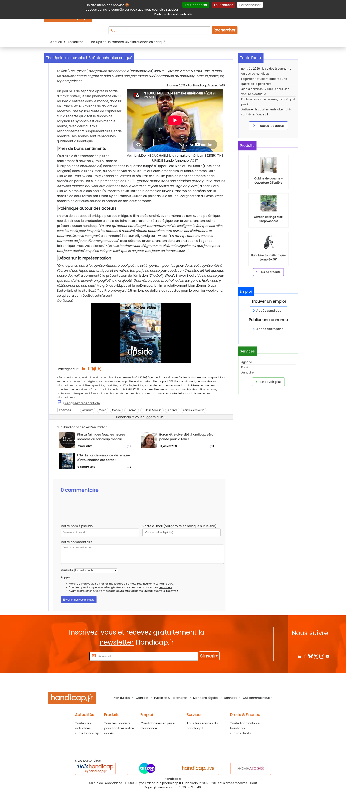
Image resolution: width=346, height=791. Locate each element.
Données (230, 698)
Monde (116, 410)
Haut (253, 783)
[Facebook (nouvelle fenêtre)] (88, 369)
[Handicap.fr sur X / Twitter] (316, 656)
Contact (142, 698)
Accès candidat (268, 310)
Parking (246, 367)
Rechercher (224, 30)
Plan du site (121, 698)
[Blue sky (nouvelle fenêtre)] (94, 369)
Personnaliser (250, 5)
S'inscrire (209, 656)
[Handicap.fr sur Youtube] (327, 656)
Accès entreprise (270, 329)
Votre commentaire (77, 542)
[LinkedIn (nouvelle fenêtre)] (83, 369)
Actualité (87, 410)
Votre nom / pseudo (77, 526)
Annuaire (247, 372)
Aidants (172, 410)
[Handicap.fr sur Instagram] (321, 656)
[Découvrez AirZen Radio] (147, 768)
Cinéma (132, 410)
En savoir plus (271, 381)
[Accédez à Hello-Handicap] (95, 768)
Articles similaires (193, 410)
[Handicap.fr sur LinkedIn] (299, 656)
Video (102, 410)
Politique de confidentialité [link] (173, 14)
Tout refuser (223, 5)
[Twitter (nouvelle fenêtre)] (99, 369)
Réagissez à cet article (82, 403)
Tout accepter (195, 5)
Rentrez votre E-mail (72, 656)
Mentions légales (205, 698)
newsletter (117, 642)
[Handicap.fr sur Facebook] (305, 656)
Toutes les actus (270, 125)
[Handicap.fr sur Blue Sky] (310, 656)
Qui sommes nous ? (257, 698)
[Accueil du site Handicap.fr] (72, 698)
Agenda (246, 362)
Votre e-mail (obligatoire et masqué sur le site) (179, 526)
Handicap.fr (192, 783)
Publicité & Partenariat (171, 698)
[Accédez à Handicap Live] (199, 768)
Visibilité (67, 570)
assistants (165, 587)
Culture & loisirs (152, 410)
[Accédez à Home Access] (250, 768)
